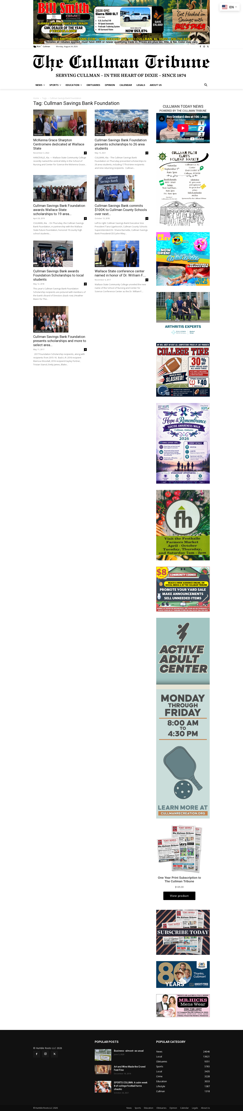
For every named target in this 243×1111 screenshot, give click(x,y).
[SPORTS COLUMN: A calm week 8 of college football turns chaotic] (103, 1086)
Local (36, 265)
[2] (183, 314)
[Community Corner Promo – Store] (183, 588)
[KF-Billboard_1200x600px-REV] (183, 974)
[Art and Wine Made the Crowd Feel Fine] (103, 1069)
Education (38, 134)
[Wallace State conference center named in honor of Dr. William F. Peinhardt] (121, 254)
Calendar (184, 1108)
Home (36, 98)
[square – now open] (183, 258)
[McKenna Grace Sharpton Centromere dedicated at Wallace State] (60, 123)
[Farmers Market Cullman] (183, 524)
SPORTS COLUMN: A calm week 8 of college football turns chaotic (130, 1085)
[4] (121, 21)
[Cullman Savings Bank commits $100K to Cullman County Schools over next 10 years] (121, 188)
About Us (205, 1108)
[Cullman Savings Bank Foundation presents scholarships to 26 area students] (121, 123)
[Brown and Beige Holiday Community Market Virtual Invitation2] (183, 187)
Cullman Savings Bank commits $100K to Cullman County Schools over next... (121, 210)
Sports (138, 1108)
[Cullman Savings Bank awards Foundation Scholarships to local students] (60, 254)
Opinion (173, 1108)
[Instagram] (204, 46)
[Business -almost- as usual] (103, 1055)
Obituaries (161, 1108)
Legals (195, 1108)
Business (100, 200)
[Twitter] (208, 46)
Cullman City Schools (43, 331)
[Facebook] (200, 46)
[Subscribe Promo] (183, 932)
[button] (206, 85)
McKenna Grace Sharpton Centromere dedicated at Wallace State (58, 144)
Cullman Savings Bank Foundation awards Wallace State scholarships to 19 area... (59, 210)
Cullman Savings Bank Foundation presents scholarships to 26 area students (121, 144)
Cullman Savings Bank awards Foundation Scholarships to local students (58, 275)
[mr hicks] (183, 1005)
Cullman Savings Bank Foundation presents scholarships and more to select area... (59, 341)
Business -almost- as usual (129, 1050)
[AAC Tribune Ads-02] (183, 717)
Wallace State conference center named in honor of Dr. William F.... (120, 273)
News (129, 1108)
